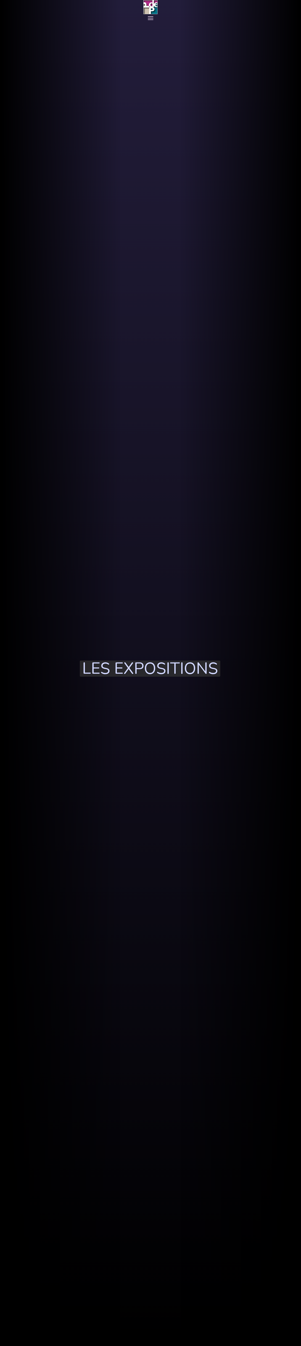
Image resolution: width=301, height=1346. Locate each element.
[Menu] (150, 18)
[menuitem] (150, 18)
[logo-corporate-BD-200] (150, 7)
